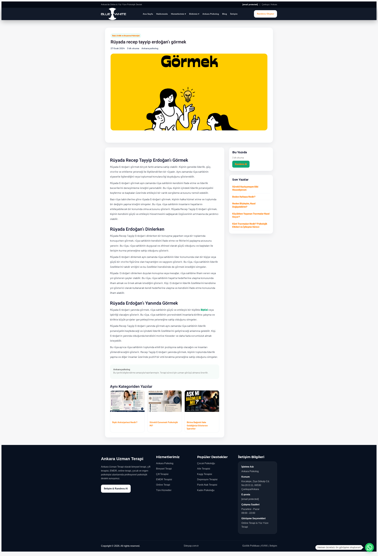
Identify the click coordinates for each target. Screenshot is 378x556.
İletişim (233, 14)
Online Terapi (163, 484)
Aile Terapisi (203, 468)
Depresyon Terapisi (207, 479)
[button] (369, 547)
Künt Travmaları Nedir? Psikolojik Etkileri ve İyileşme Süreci (249, 225)
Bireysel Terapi (164, 468)
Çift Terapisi (162, 474)
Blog (224, 14)
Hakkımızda (162, 14)
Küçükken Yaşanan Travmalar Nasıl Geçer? (250, 215)
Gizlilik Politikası (251, 545)
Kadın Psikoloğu (205, 490)
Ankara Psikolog (210, 14)
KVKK (264, 545)
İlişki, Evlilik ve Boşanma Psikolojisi (126, 36)
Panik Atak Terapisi (207, 484)
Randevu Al (241, 164)
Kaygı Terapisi (204, 474)
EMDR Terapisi (164, 479)
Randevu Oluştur (265, 14)
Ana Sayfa (148, 14)
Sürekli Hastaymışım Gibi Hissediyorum (245, 188)
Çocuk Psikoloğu (206, 463)
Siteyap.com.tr (191, 545)
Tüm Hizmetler (163, 490)
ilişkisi (204, 309)
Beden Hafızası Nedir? (243, 196)
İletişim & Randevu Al (116, 488)
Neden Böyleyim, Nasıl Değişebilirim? (243, 205)
